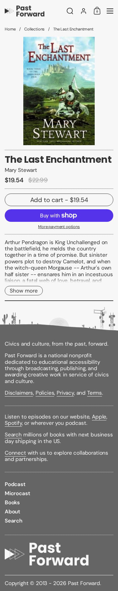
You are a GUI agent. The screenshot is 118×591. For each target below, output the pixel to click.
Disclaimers (19, 392)
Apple (99, 416)
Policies (45, 392)
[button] (70, 11)
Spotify (13, 422)
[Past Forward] (34, 11)
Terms (94, 392)
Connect (15, 452)
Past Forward (84, 583)
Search (13, 434)
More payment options (59, 226)
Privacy (65, 392)
